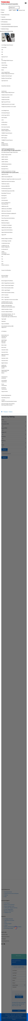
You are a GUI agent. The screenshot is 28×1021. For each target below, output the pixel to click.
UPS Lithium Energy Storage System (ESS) (11, 150)
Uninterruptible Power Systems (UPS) (9, 172)
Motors (10, 411)
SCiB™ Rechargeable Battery (7, 149)
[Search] (18, 7)
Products (6, 411)
